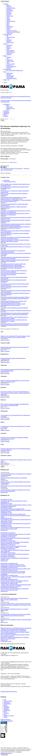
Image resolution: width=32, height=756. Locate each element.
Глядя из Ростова (11, 21)
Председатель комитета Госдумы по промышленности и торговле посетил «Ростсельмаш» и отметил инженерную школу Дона (15, 393)
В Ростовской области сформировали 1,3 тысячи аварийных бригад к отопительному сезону (16, 200)
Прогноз (9, 14)
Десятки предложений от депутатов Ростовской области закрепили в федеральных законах (15, 240)
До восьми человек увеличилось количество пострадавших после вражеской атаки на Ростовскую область (16, 615)
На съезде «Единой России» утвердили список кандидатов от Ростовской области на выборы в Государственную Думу (16, 604)
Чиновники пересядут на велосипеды (13, 168)
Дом (8, 58)
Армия (8, 18)
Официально (10, 26)
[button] (7, 104)
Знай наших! (10, 73)
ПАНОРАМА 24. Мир (6, 499)
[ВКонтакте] (1, 167)
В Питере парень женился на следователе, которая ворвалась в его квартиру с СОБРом (13, 546)
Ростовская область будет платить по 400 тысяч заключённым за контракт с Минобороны (13, 267)
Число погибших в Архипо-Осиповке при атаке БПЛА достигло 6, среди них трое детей (15, 589)
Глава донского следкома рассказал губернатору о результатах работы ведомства (13, 274)
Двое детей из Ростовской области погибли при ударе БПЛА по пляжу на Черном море (14, 599)
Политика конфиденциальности (9, 691)
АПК (8, 49)
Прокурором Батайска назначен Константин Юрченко (14, 325)
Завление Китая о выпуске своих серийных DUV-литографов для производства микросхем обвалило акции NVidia (15, 515)
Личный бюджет (11, 51)
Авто (8, 62)
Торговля (9, 54)
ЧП (7, 35)
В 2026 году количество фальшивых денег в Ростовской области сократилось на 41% (15, 381)
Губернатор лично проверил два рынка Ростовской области (16, 310)
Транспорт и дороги (12, 30)
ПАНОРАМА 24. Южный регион (9, 563)
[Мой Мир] (4, 167)
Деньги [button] (5, 43)
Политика (9, 9)
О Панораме (4, 641)
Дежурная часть (11, 37)
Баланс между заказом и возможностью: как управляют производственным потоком (15, 638)
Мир (8, 105)
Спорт (8, 29)
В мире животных (11, 66)
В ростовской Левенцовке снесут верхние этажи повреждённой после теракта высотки (13, 304)
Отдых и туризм (11, 63)
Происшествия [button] (7, 34)
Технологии (10, 59)
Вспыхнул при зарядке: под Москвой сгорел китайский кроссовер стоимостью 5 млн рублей (15, 542)
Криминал (9, 39)
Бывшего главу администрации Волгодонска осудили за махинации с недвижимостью (15, 214)
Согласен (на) (4, 754)
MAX (11, 162)
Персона (9, 74)
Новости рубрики (5, 340)
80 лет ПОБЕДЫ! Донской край (15, 70)
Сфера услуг (10, 53)
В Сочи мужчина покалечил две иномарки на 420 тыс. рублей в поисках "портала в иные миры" (14, 581)
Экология (9, 67)
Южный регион (11, 108)
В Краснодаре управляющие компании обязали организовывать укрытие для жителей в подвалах (13, 565)
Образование (10, 10)
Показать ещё (4, 492)
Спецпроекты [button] (7, 69)
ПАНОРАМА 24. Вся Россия (8, 532)
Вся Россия (9, 107)
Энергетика (10, 33)
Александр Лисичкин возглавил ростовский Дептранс (14, 298)
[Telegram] (6, 167)
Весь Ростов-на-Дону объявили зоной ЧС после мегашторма (16, 619)
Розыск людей (10, 42)
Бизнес (8, 46)
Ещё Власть (7, 180)
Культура (9, 12)
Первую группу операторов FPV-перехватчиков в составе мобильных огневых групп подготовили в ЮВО (15, 336)
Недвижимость (10, 50)
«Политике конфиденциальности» (11, 752)
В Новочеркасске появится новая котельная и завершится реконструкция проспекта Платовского (15, 227)
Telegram (15, 162)
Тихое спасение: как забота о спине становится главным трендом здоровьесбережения (15, 632)
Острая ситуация (11, 8)
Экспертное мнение (12, 78)
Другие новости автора (9, 181)
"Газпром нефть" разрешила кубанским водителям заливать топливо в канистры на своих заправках (16, 585)
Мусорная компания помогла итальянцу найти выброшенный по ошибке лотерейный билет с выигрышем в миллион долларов (16, 510)
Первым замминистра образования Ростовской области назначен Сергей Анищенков (15, 260)
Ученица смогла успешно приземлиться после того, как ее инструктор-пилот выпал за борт (15, 528)
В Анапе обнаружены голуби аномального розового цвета (15, 568)
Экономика (9, 45)
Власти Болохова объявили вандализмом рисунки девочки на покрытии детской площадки (15, 534)
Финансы (9, 47)
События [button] (6, 4)
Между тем (6, 79)
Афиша (8, 20)
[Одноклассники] (3, 167)
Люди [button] (5, 71)
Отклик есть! (10, 16)
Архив (5, 82)
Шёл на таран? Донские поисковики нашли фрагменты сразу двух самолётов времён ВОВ (15, 404)
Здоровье (9, 57)
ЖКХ (8, 24)
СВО (8, 17)
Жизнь (5, 711)
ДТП (8, 38)
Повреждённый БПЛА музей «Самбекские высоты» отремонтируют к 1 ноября (14, 320)
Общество (9, 6)
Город (8, 22)
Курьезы (9, 41)
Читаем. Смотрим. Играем (13, 32)
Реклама (9, 28)
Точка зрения (10, 77)
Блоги (8, 109)
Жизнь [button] (5, 55)
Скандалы (9, 13)
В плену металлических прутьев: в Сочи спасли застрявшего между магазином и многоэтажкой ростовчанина (13, 573)
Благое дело (10, 65)
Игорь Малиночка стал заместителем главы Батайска (14, 314)
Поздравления (10, 75)
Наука (8, 25)
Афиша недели (10, 61)
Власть (8, 5)
